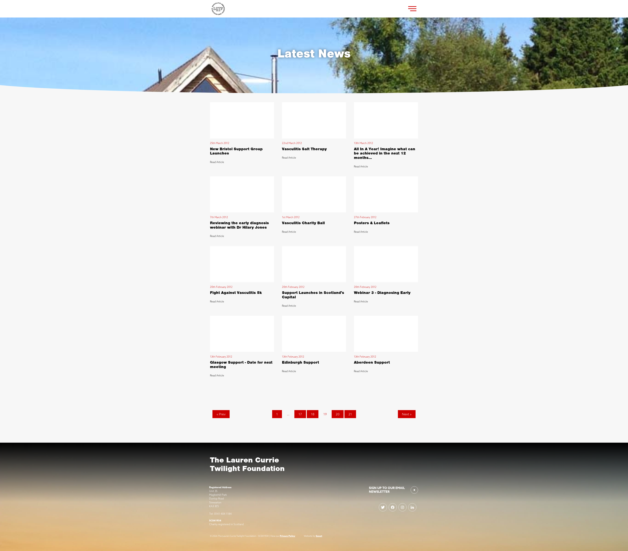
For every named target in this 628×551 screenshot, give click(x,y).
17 (300, 414)
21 (350, 414)
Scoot (319, 536)
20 (338, 414)
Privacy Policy (287, 536)
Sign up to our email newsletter (387, 490)
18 (312, 414)
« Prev (221, 414)
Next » (406, 414)
